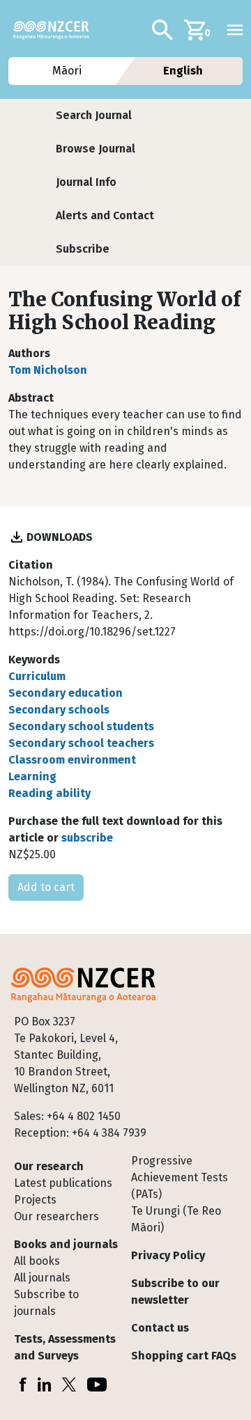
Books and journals (66, 1244)
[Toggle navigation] (235, 30)
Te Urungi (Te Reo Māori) (176, 1219)
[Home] (56, 29)
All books (37, 1261)
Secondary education (65, 693)
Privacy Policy (168, 1255)
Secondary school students (81, 726)
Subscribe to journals (46, 1303)
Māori (67, 70)
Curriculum (37, 676)
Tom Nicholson (47, 370)
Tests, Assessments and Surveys (65, 1347)
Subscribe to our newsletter (175, 1292)
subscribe (87, 837)
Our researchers (56, 1216)
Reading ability (49, 793)
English (184, 70)
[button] (94, 115)
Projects (35, 1199)
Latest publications (63, 1183)
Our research (49, 1166)
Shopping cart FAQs (183, 1355)
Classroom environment (72, 759)
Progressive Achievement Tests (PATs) (179, 1177)
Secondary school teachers (81, 743)
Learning (32, 776)
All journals (42, 1277)
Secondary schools (58, 709)
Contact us (160, 1327)
